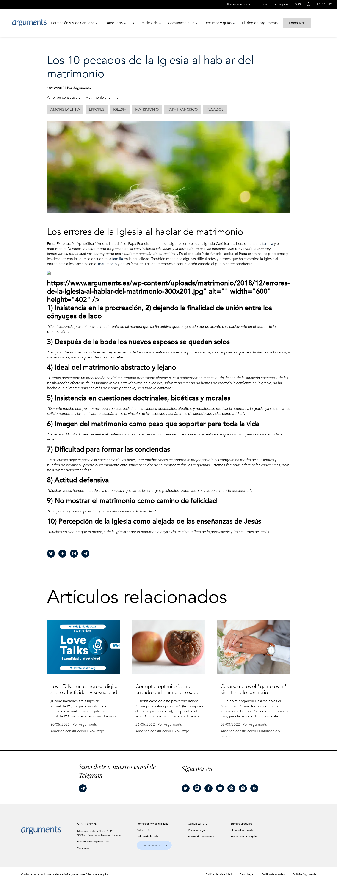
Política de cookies (273, 874)
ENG (329, 4)
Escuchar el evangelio (272, 4)
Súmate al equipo (98, 874)
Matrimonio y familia (101, 97)
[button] (154, 845)
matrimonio (107, 263)
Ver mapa (83, 848)
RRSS (297, 4)
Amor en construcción (65, 97)
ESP (320, 4)
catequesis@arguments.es (93, 841)
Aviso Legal (247, 874)
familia (267, 243)
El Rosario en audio (237, 4)
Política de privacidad (218, 874)
